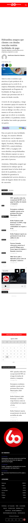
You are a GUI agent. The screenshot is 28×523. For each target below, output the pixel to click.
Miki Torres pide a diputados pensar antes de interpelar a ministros (18, 258)
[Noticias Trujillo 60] (14, 4)
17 (3, 354)
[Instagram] (10, 519)
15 (21, 351)
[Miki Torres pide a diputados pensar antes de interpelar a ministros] (5, 258)
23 (24, 354)
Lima (3, 205)
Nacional (4, 230)
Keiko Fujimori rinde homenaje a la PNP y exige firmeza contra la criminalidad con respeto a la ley (18, 224)
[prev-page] (3, 266)
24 (3, 357)
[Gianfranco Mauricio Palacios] (4, 57)
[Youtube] (17, 1)
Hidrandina (11, 190)
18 (7, 354)
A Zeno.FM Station (6, 289)
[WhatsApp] (10, 65)
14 (17, 351)
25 (7, 357)
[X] (14, 1)
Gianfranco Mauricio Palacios (16, 55)
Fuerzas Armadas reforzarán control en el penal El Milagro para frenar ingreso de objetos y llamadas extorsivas (18, 247)
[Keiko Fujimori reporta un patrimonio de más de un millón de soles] (5, 235)
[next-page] (5, 266)
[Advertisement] (14, 22)
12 (10, 351)
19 (10, 354)
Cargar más (13, 420)
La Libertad (4, 456)
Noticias (3, 253)
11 (7, 351)
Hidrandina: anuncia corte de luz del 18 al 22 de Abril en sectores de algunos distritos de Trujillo (14, 460)
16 (24, 351)
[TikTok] (14, 519)
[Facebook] (10, 1)
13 (14, 351)
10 (3, 351)
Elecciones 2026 (4, 217)
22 (21, 354)
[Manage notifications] (24, 519)
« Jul (13, 362)
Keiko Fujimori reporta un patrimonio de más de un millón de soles (18, 236)
